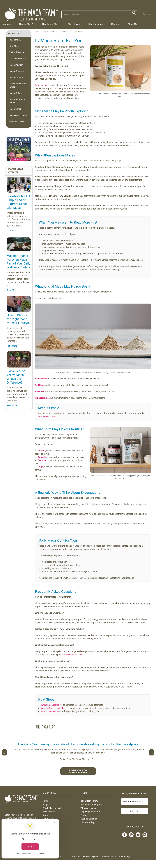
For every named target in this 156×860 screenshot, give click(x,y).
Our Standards (95, 24)
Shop (45, 804)
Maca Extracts (16, 77)
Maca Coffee (15, 93)
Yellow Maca (15, 52)
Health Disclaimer (88, 819)
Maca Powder (16, 65)
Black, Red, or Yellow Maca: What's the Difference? (16, 376)
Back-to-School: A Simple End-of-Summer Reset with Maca (18, 201)
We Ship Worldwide (111, 3)
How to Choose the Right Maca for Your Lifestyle (18, 319)
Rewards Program (89, 801)
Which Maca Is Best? (47, 416)
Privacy (83, 815)
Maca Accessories (18, 115)
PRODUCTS (13, 33)
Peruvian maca (42, 85)
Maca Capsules (16, 71)
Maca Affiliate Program (91, 804)
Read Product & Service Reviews (78, 771)
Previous (4, 752)
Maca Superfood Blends (17, 101)
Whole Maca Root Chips (18, 85)
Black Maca (15, 40)
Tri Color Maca (16, 58)
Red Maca (14, 46)
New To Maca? (26, 24)
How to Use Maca (51, 24)
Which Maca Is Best (52, 808)
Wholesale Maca (88, 808)
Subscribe (134, 811)
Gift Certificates (16, 121)
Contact (141, 3)
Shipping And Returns (90, 811)
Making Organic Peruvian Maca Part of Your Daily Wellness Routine (18, 261)
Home (45, 801)
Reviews (115, 24)
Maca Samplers (17, 109)
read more (12, 230)
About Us (132, 24)
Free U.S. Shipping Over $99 (85, 3)
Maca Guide (74, 24)
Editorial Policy (87, 822)
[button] (18, 149)
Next (151, 752)
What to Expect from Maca (53, 708)
